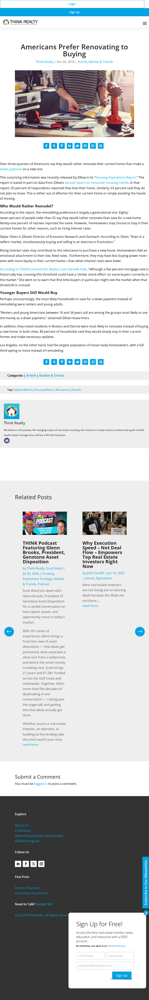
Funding (48, 573)
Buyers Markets (24, 389)
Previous (12, 632)
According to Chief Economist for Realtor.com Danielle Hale (43, 269)
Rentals (76, 389)
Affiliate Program (27, 841)
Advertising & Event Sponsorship (39, 836)
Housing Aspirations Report (115, 177)
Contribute (23, 830)
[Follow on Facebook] (26, 864)
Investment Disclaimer (31, 893)
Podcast (43, 584)
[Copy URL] (93, 146)
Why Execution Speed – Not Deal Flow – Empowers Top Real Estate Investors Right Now (102, 554)
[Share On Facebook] (46, 146)
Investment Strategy (37, 579)
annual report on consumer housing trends (97, 182)
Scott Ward (54, 568)
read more (30, 744)
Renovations (63, 389)
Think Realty (44, 62)
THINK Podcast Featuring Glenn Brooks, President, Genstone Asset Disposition (44, 552)
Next (137, 632)
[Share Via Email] (85, 146)
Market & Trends (101, 62)
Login (72, 4)
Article (82, 62)
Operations (104, 578)
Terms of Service (27, 888)
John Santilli (95, 573)
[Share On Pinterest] (62, 146)
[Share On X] (54, 146)
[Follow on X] (33, 864)
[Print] (101, 146)
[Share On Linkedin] (70, 146)
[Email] (7, 440)
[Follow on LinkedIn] (18, 864)
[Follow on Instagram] (41, 864)
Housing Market (44, 389)
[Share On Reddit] (77, 146)
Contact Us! (44, 904)
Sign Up (74, 12)
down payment (11, 169)
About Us (22, 825)
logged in (41, 784)
